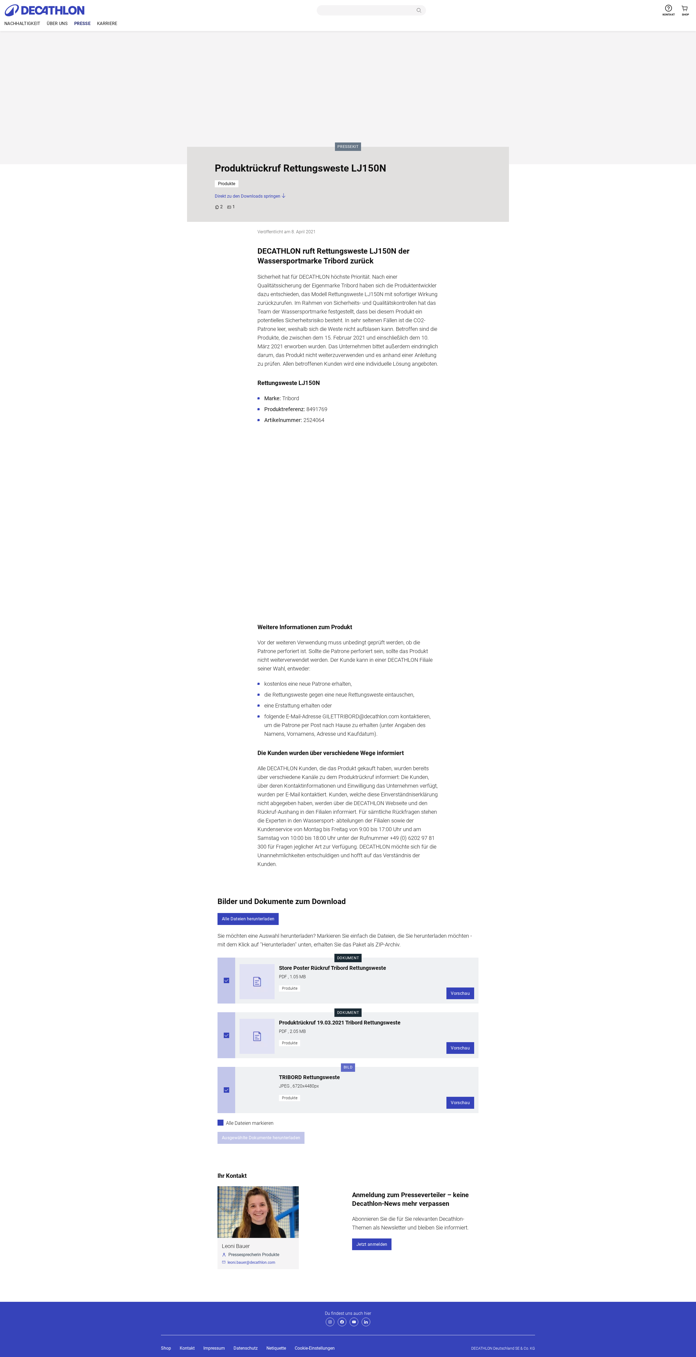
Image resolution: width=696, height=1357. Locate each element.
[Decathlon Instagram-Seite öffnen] (330, 1322)
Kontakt (187, 1348)
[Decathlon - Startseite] (44, 10)
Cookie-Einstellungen (315, 1348)
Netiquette (276, 1348)
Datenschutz (246, 1348)
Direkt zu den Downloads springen (248, 196)
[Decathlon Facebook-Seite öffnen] (342, 1322)
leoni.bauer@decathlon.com (251, 1262)
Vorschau (460, 993)
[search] (365, 10)
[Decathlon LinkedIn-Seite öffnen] (366, 1322)
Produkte (226, 183)
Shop (166, 1348)
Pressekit (348, 146)
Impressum (214, 1348)
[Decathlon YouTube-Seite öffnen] (354, 1322)
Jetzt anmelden (371, 1244)
